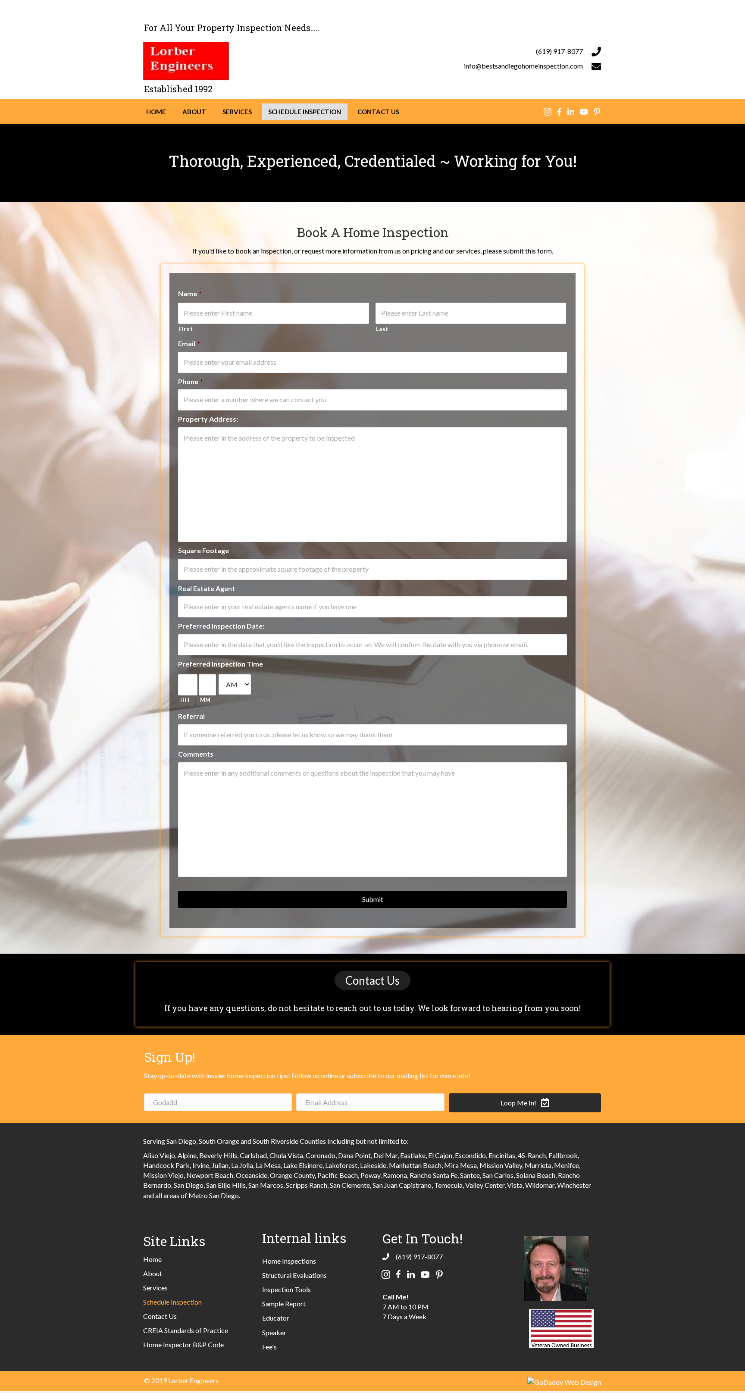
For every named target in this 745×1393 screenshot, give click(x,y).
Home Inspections (289, 1261)
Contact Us (160, 1316)
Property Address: (208, 419)
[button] (372, 980)
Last (382, 329)
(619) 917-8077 (559, 51)
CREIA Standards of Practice (185, 1330)
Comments (195, 754)
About (152, 1273)
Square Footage (203, 550)
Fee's (269, 1347)
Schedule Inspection (172, 1302)
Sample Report (284, 1303)
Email (189, 343)
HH (184, 699)
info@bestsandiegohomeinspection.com (523, 66)
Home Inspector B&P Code (183, 1344)
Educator (275, 1318)
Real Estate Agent (206, 588)
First (185, 329)
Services (155, 1287)
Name (190, 293)
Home (152, 1259)
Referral (191, 716)
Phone (190, 381)
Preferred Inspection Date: (221, 626)
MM (205, 699)
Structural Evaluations (294, 1275)
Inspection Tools (286, 1289)
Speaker (274, 1332)
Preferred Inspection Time (220, 664)
